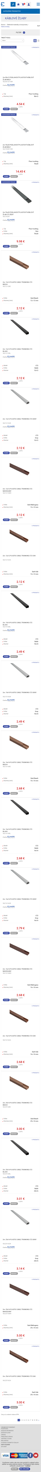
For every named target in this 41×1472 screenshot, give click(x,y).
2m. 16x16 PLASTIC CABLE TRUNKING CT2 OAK (19, 1036)
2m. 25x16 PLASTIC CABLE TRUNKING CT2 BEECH (17, 1104)
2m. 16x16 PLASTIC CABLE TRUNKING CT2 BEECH (17, 763)
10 (36, 1420)
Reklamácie (4, 1440)
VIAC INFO (14, 1469)
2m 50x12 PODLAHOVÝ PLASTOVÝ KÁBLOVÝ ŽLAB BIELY (18, 78)
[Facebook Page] (30, 1456)
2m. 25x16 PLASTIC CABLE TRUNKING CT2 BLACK (17, 1171)
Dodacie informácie (7, 1430)
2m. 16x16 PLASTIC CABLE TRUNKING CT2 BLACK (17, 830)
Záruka (3, 1434)
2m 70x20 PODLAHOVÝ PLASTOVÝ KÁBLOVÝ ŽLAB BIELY (18, 146)
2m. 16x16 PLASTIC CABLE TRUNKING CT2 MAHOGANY (17, 970)
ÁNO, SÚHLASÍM (24, 1469)
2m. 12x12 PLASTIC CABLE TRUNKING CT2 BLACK (17, 350)
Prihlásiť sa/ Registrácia (28, 3)
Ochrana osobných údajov (10, 1442)
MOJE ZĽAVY (18, 4)
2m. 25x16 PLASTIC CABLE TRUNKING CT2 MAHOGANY (17, 1310)
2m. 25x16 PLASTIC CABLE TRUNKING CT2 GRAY (19, 1239)
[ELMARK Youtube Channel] (35, 1455)
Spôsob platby (6, 1432)
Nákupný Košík (23, 4)
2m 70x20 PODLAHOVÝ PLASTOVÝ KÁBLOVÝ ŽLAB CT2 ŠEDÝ (18, 213)
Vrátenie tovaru (6, 1438)
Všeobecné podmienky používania (8, 1428)
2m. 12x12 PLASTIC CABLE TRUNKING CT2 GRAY (19, 419)
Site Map (4, 1446)
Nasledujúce (38, 1420)
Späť (38, 26)
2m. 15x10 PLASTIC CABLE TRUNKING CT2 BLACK (17, 624)
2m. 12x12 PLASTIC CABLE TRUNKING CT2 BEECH (17, 283)
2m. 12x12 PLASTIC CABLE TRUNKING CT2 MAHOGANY (17, 490)
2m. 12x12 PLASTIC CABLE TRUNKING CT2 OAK (19, 556)
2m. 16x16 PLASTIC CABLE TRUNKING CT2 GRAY (19, 899)
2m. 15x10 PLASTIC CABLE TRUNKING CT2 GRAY (19, 692)
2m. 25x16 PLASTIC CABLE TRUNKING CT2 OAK (19, 1376)
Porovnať (14, 109)
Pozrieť (6, 109)
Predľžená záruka (7, 1436)
